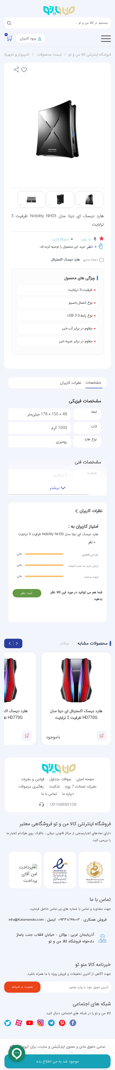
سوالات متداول (60, 779)
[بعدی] (9, 643)
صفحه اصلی (85, 779)
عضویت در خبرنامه (22, 987)
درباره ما (68, 794)
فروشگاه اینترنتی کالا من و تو (89, 55)
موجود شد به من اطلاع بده (57, 1061)
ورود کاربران (28, 38)
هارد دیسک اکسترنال (65, 259)
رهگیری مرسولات (31, 786)
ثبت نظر (26, 593)
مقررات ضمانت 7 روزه (81, 786)
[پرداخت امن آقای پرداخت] (25, 874)
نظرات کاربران (70, 383)
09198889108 (63, 805)
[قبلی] (16, 643)
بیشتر (64, 643)
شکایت (54, 786)
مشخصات (93, 382)
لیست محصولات (49, 55)
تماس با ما (49, 794)
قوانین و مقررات (32, 779)
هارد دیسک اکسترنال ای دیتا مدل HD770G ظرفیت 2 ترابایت (76, 714)
